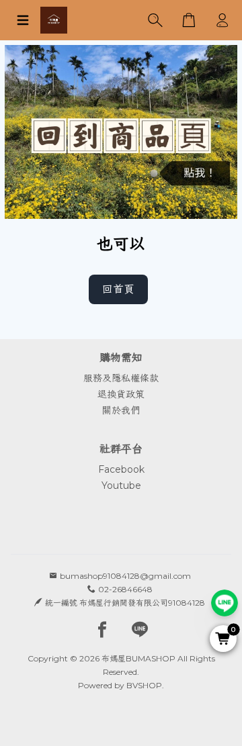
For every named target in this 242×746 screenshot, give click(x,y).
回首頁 (118, 289)
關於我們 (121, 410)
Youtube (121, 485)
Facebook (121, 469)
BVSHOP (144, 685)
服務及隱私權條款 (121, 378)
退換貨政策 (121, 394)
